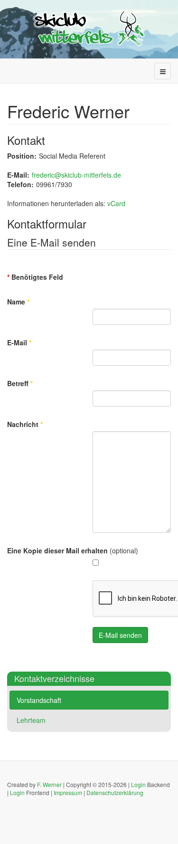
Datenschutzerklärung (114, 792)
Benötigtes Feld (35, 277)
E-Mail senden (120, 635)
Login (138, 784)
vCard (116, 203)
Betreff (20, 383)
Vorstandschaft (39, 700)
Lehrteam (31, 720)
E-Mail (19, 342)
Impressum (68, 792)
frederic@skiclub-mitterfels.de (76, 175)
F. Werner (49, 784)
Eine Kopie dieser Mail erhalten (57, 550)
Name (18, 301)
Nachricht (25, 424)
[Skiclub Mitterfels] (89, 28)
